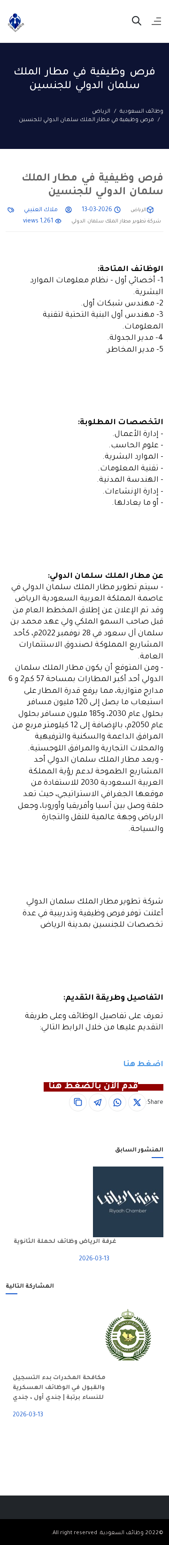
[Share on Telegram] (97, 1102)
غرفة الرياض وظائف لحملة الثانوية (65, 1242)
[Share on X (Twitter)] (137, 1102)
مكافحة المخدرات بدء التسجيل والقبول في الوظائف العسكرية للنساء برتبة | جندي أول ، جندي (59, 1388)
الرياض (101, 112)
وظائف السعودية (141, 112)
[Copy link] (77, 1102)
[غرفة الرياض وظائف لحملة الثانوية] (139, 1202)
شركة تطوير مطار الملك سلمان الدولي (116, 221)
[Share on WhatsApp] (117, 1102)
